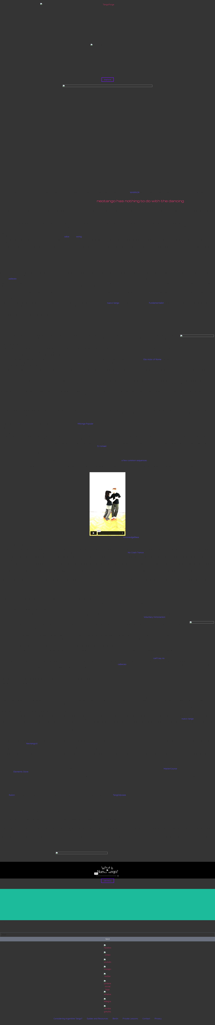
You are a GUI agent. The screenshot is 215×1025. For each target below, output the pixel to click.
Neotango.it (31, 743)
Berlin (115, 1018)
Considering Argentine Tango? (68, 1018)
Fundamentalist (156, 303)
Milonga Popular (85, 424)
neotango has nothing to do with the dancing (140, 201)
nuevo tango (113, 303)
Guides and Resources (97, 1018)
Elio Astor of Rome (152, 359)
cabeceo (12, 279)
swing (79, 236)
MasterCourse (170, 768)
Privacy (158, 1018)
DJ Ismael (101, 446)
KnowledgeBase (131, 537)
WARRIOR (134, 192)
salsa (66, 236)
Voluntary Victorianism (154, 617)
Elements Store (20, 771)
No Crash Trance (136, 552)
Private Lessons (130, 1018)
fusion (12, 795)
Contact (146, 1018)
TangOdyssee (119, 795)
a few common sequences (134, 460)
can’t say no (158, 658)
